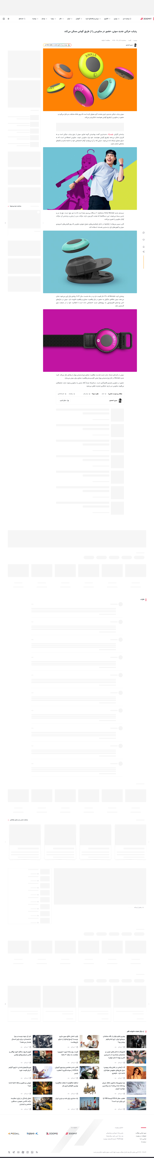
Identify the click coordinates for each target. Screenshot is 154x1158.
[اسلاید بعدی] (5, 223)
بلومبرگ (110, 134)
